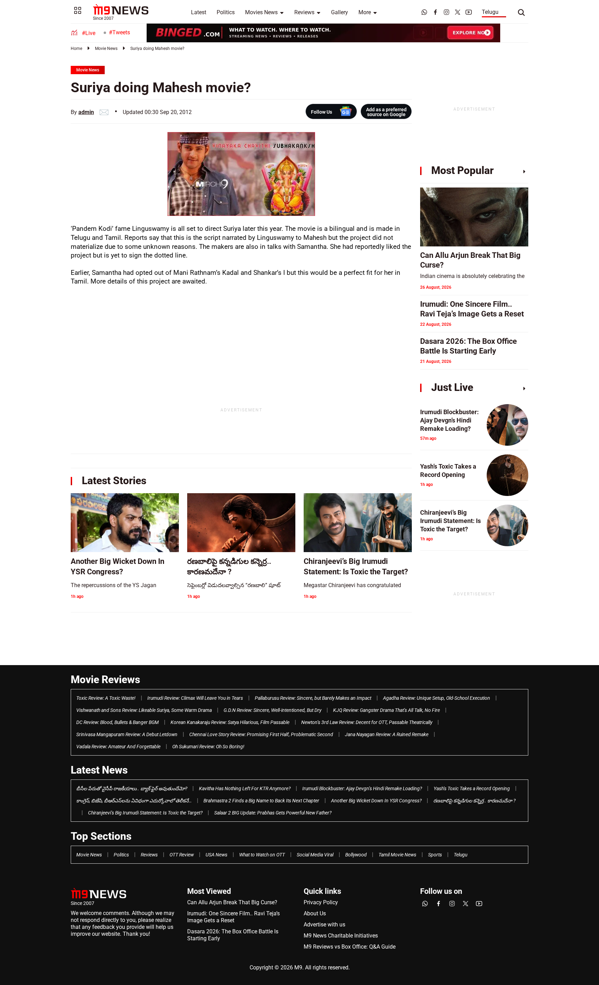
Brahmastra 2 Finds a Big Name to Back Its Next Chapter (261, 800)
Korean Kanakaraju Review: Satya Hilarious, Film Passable (230, 722)
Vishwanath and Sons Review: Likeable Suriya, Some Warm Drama (144, 710)
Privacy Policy (321, 902)
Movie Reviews (105, 679)
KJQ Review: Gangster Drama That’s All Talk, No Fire (386, 710)
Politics (226, 12)
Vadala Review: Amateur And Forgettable (118, 746)
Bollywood (356, 854)
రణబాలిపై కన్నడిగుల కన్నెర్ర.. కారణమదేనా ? (474, 800)
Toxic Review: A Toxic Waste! (106, 698)
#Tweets (119, 32)
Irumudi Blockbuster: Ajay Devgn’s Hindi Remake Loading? (362, 788)
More (364, 12)
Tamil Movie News (397, 854)
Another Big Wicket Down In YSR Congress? (376, 800)
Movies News (261, 12)
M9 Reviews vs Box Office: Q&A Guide (350, 946)
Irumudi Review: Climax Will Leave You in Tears (195, 698)
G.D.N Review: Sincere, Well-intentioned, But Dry (272, 710)
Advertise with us (324, 924)
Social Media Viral (315, 854)
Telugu (490, 12)
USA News (216, 854)
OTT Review (182, 854)
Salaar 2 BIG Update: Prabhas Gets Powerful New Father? (272, 813)
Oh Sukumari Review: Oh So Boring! (208, 746)
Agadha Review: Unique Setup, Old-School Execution (436, 698)
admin (86, 112)
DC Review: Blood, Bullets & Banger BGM (117, 722)
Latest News (99, 770)
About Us (315, 913)
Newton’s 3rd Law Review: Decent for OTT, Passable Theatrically (366, 722)
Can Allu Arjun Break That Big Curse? (232, 902)
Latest (198, 12)
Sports (435, 854)
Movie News (106, 48)
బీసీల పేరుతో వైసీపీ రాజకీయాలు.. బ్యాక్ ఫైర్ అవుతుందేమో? (131, 788)
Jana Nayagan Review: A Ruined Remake (386, 734)
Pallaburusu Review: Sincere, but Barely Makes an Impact (313, 698)
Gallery (339, 12)
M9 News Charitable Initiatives (341, 935)
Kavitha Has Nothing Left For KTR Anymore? (244, 788)
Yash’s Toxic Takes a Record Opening (472, 788)
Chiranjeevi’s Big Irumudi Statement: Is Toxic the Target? (145, 813)
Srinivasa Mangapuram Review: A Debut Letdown (126, 734)
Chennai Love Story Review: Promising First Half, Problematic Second (261, 734)
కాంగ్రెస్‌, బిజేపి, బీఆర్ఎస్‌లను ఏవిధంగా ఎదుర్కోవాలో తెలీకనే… (134, 800)
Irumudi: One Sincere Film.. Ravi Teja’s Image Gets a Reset (233, 917)
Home (76, 48)
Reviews (304, 12)
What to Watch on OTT (262, 854)
